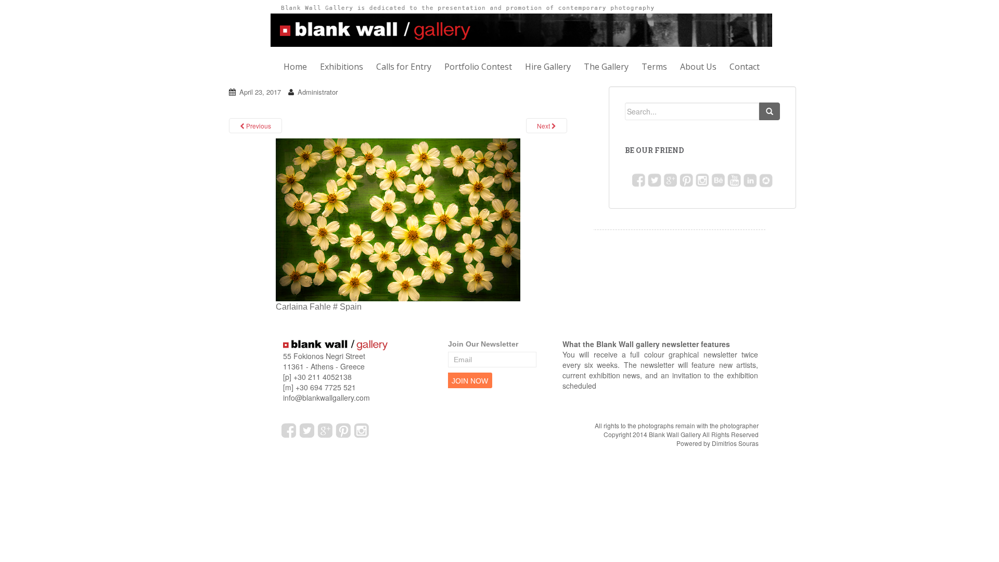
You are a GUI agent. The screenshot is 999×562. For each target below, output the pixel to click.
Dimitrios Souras (735, 443)
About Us (698, 66)
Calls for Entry (403, 66)
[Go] (769, 111)
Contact (744, 66)
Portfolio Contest (478, 66)
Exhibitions (341, 66)
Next (544, 125)
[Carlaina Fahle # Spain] (398, 219)
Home (295, 66)
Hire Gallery (548, 66)
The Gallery (606, 66)
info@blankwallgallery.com (326, 397)
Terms (654, 66)
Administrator (318, 92)
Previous (258, 125)
